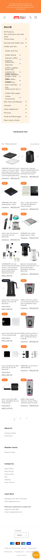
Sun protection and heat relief (14, 35)
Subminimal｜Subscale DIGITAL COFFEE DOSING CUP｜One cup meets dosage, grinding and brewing (30, 171)
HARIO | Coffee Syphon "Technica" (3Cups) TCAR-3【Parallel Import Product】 (29, 400)
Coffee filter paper (12, 93)
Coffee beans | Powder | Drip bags (13, 76)
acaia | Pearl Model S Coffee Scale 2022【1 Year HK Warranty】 (10, 367)
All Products (9, 32)
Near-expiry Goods (12, 120)
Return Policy (9, 469)
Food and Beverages (15, 116)
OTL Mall (11, 548)
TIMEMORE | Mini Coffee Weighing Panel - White (28, 234)
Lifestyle (15, 105)
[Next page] (26, 418)
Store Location (9, 482)
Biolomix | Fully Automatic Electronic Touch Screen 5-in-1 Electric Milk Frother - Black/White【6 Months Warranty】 (30, 267)
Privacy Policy (9, 474)
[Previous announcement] (4, 6)
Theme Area (15, 39)
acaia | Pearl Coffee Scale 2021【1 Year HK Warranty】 (11, 334)
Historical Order (10, 452)
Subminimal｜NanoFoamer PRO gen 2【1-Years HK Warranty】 (10, 301)
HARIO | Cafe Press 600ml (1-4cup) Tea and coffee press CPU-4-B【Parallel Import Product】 (29, 335)
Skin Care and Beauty (15, 102)
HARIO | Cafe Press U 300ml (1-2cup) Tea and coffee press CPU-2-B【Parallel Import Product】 (30, 302)
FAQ (6, 477)
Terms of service (21, 555)
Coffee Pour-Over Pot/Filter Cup (13, 85)
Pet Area (15, 113)
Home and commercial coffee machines (13, 72)
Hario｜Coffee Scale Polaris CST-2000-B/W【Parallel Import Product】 (29, 204)
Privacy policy (32, 548)
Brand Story (9, 436)
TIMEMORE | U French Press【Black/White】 (29, 366)
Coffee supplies (11, 68)
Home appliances (15, 109)
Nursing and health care (15, 43)
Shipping (8, 480)
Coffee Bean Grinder (13, 80)
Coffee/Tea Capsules (13, 63)
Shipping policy (19, 551)
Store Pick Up (9, 471)
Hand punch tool (13, 89)
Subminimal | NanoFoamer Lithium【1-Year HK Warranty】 (10, 235)
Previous (3, 157)
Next (19, 157)
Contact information (32, 551)
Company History (10, 433)
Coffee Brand (13, 55)
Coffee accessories (13, 97)
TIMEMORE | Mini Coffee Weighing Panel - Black (9, 203)
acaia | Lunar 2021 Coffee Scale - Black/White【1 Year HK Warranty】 (10, 400)
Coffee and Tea (15, 46)
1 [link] (14, 418)
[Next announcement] (36, 6)
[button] (4, 17)
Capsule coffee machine (13, 59)
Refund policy (9, 551)
